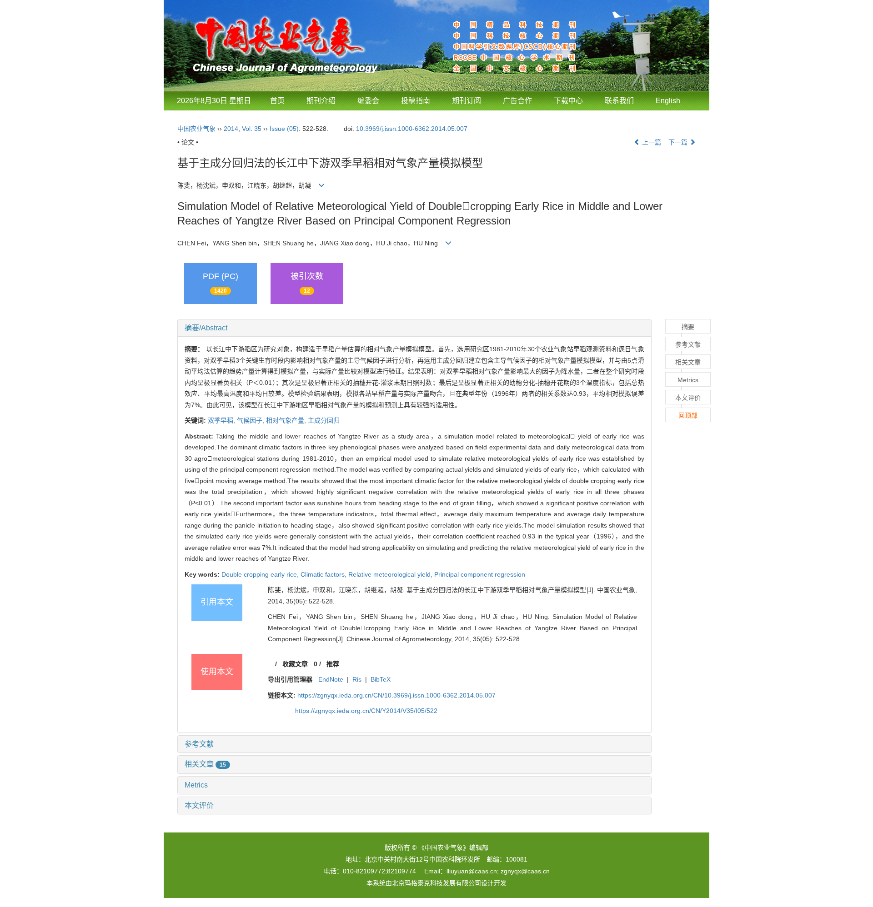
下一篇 (678, 142)
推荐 (332, 664)
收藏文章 (295, 664)
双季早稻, (222, 420)
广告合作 (517, 101)
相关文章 (205, 764)
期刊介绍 (321, 101)
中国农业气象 (196, 128)
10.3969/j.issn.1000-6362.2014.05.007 (411, 128)
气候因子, (251, 420)
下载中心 (568, 101)
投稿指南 (415, 101)
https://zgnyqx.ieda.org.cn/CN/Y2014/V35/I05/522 (366, 710)
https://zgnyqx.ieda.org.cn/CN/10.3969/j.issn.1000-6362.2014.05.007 (396, 695)
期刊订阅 (466, 101)
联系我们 (619, 101)
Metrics (196, 785)
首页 (277, 101)
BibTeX (381, 679)
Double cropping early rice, (261, 574)
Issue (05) (284, 128)
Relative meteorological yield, (391, 574)
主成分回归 (324, 420)
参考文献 (199, 744)
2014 (231, 128)
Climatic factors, (324, 574)
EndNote (330, 679)
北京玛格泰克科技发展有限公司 (436, 883)
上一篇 (650, 142)
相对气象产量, (287, 420)
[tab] (414, 328)
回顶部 (687, 415)
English (668, 101)
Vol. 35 (251, 128)
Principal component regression (479, 574)
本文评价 (199, 805)
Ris (356, 679)
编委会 (368, 101)
